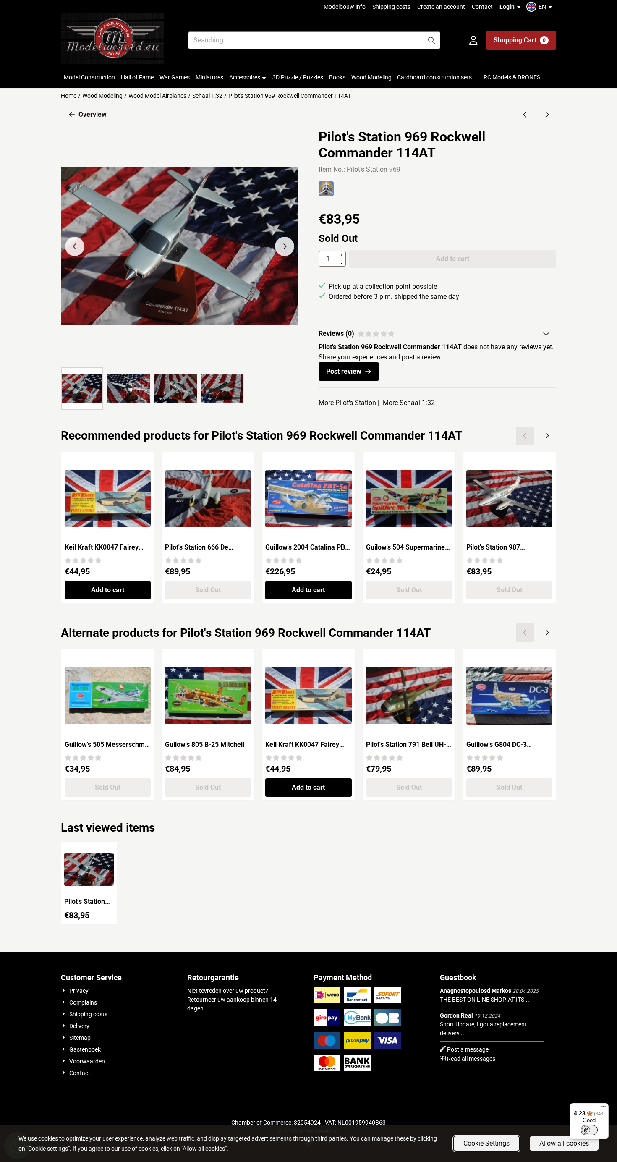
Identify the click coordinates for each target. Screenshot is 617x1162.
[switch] (589, 1130)
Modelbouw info (345, 6)
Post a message (468, 1049)
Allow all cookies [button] (564, 1143)
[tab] (437, 333)
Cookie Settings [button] (486, 1143)
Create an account (441, 6)
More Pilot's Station (347, 403)
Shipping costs (391, 6)
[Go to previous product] (525, 114)
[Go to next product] (547, 114)
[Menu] (604, 1108)
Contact (482, 6)
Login (507, 6)
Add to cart (107, 590)
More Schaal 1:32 (409, 403)
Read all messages (471, 1058)
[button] (540, 6)
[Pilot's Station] (326, 194)
